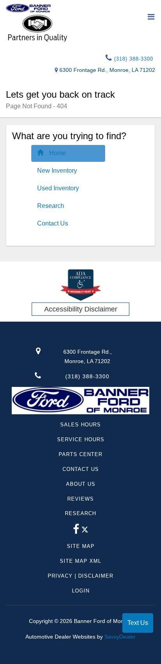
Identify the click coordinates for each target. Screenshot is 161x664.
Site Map (81, 546)
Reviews (80, 499)
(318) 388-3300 (132, 59)
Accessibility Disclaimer (80, 309)
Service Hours (80, 439)
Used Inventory (58, 188)
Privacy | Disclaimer (80, 576)
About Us (80, 484)
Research (50, 205)
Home (57, 153)
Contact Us (52, 223)
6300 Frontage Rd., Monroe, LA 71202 (107, 70)
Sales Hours (80, 425)
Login (80, 591)
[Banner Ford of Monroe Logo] (28, 8)
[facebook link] (76, 531)
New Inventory (57, 170)
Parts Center (80, 454)
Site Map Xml (80, 561)
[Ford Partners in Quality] (80, 27)
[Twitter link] (84, 531)
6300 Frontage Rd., (87, 356)
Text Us (137, 622)
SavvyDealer (120, 637)
